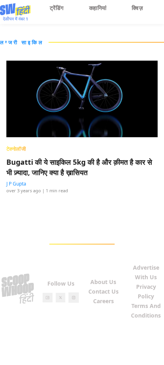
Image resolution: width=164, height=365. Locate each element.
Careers (103, 301)
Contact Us (103, 291)
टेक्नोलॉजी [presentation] (16, 148)
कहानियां (98, 8)
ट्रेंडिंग (57, 8)
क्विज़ (137, 8)
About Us (103, 282)
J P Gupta (16, 183)
